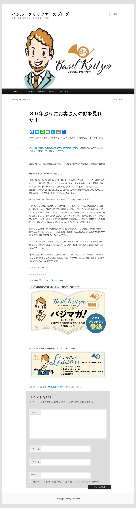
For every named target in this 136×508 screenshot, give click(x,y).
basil (71, 387)
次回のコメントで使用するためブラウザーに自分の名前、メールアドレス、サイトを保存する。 (67, 482)
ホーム (15, 91)
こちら (60, 280)
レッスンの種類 (28, 91)
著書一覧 (41, 91)
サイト (33, 474)
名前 (35, 448)
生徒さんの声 (58, 387)
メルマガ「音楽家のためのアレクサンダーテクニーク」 (54, 147)
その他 (51, 91)
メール (35, 461)
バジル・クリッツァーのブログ (40, 14)
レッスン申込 (63, 91)
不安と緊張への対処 (45, 387)
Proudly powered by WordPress (68, 499)
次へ (121, 99)
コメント (35, 412)
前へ (114, 99)
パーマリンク (78, 387)
